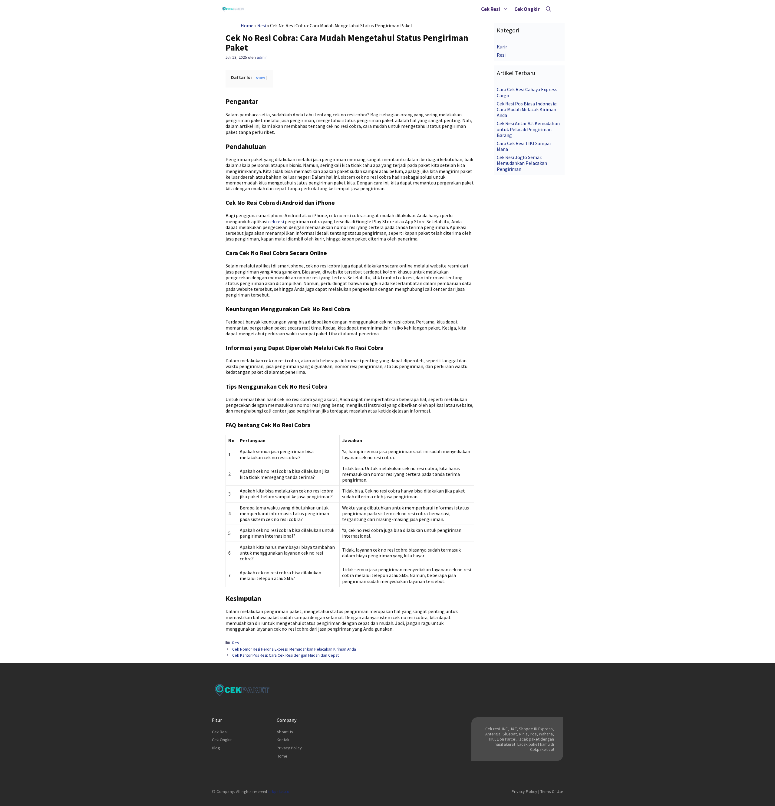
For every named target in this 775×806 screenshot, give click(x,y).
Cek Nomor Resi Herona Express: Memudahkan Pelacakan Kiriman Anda (294, 649)
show (260, 77)
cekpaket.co (279, 791)
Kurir (502, 47)
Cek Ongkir (527, 9)
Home (247, 25)
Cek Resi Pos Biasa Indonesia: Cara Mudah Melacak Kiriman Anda (527, 109)
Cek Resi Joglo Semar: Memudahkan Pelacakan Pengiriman (522, 163)
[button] (505, 9)
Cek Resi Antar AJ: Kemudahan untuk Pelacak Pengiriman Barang (528, 129)
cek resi (276, 221)
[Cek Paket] (233, 9)
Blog (216, 748)
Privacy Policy (289, 748)
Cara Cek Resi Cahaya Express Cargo (527, 92)
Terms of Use (551, 791)
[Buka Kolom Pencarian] (548, 9)
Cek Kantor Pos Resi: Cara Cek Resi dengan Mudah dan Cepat (285, 655)
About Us (285, 732)
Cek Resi (490, 9)
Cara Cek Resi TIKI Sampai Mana (524, 146)
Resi (261, 25)
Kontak (283, 739)
